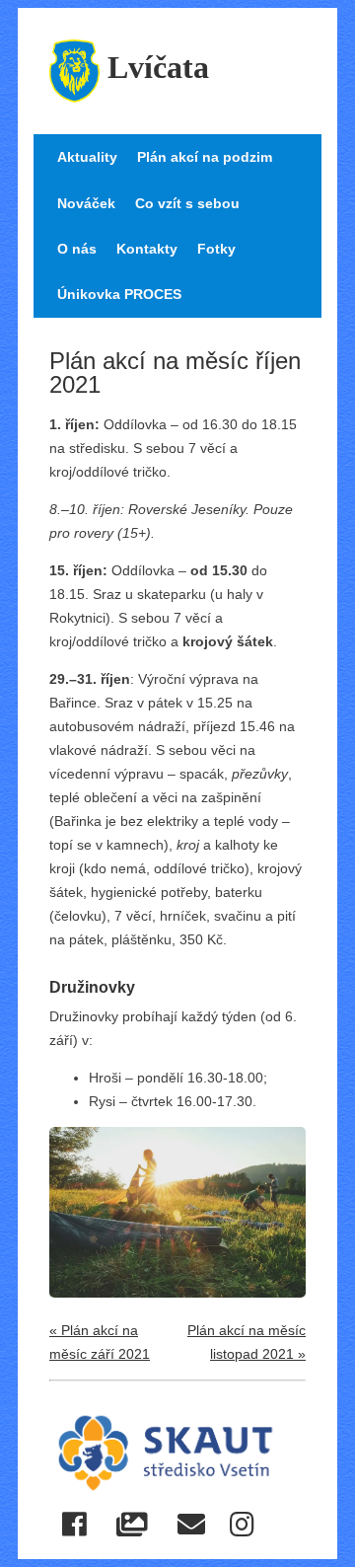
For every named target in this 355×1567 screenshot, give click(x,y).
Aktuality (87, 157)
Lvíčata (158, 67)
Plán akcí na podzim (204, 157)
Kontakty (147, 249)
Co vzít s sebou (187, 203)
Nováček (86, 203)
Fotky (216, 249)
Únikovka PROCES (119, 294)
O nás (77, 249)
